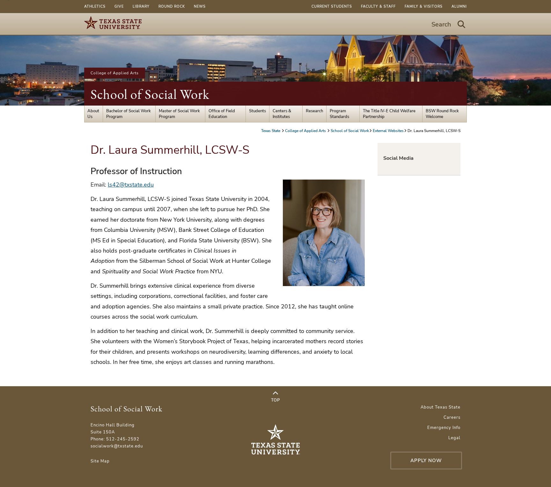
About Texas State (440, 407)
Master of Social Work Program (179, 114)
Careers (452, 417)
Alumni (459, 6)
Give (119, 6)
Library (141, 6)
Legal (454, 438)
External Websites (388, 130)
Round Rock (171, 6)
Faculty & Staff (378, 6)
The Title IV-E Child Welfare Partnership (389, 114)
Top (275, 400)
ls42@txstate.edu (131, 184)
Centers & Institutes (282, 114)
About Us (93, 114)
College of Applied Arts (115, 73)
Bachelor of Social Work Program (128, 114)
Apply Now (426, 460)
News (200, 6)
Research (314, 111)
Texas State (271, 130)
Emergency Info (443, 428)
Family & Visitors (424, 6)
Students (257, 111)
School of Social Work (150, 94)
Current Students (332, 6)
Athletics (95, 6)
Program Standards (339, 114)
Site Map (100, 461)
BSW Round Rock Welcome (442, 114)
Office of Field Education (222, 114)
